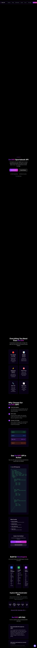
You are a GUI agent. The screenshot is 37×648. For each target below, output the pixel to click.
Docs (25, 2)
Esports (22, 2)
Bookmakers (17, 2)
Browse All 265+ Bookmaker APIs (18, 610)
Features (9, 2)
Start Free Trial (13, 170)
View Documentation (18, 544)
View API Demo (23, 170)
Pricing (13, 2)
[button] (35, 646)
